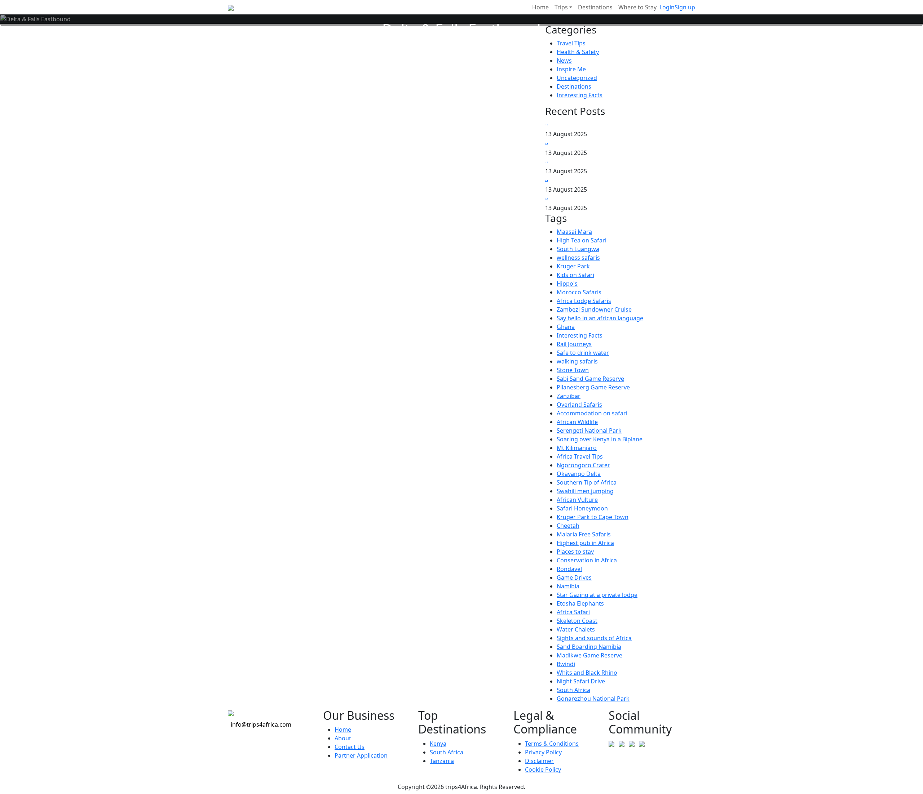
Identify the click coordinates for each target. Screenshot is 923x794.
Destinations (574, 86)
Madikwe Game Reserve (589, 655)
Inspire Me (571, 69)
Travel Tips (571, 43)
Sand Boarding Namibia (589, 647)
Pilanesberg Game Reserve (593, 387)
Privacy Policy (543, 752)
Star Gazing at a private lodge (597, 595)
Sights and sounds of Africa (594, 638)
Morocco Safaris (579, 292)
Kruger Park (573, 266)
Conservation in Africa (587, 560)
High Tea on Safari (581, 240)
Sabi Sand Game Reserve (590, 379)
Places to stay (575, 552)
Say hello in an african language (600, 318)
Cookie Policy (543, 769)
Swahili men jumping (585, 491)
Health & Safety (578, 52)
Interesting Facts (579, 95)
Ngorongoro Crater (583, 465)
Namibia (568, 586)
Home (343, 729)
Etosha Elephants (580, 603)
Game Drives (574, 577)
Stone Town (573, 370)
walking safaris (577, 361)
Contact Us (350, 747)
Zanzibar (568, 396)
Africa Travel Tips (580, 456)
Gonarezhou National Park (593, 698)
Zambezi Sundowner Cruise (594, 309)
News (564, 60)
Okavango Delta (579, 474)
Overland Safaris (579, 405)
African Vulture (577, 500)
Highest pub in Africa (585, 543)
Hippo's (567, 283)
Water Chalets (576, 629)
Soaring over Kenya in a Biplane (599, 439)
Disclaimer (539, 761)
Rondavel (569, 569)
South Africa (573, 690)
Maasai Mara (574, 232)
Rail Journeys (574, 344)
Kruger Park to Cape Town (592, 517)
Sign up (685, 7)
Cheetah (568, 526)
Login (667, 7)
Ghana (566, 327)
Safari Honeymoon (582, 508)
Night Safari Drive (581, 681)
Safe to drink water (583, 353)
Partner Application (361, 755)
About (343, 738)
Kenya (438, 744)
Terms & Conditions (552, 744)
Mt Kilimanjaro (577, 448)
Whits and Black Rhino (587, 673)
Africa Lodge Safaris (584, 301)
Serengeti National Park (589, 430)
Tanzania (442, 761)
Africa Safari (573, 612)
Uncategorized (577, 78)
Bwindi (566, 664)
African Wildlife (577, 422)
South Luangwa (578, 249)
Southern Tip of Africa (587, 482)
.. (546, 123)
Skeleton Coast (577, 621)
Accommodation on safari (592, 413)
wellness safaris (578, 258)
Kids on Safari (575, 275)
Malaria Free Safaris (584, 534)
